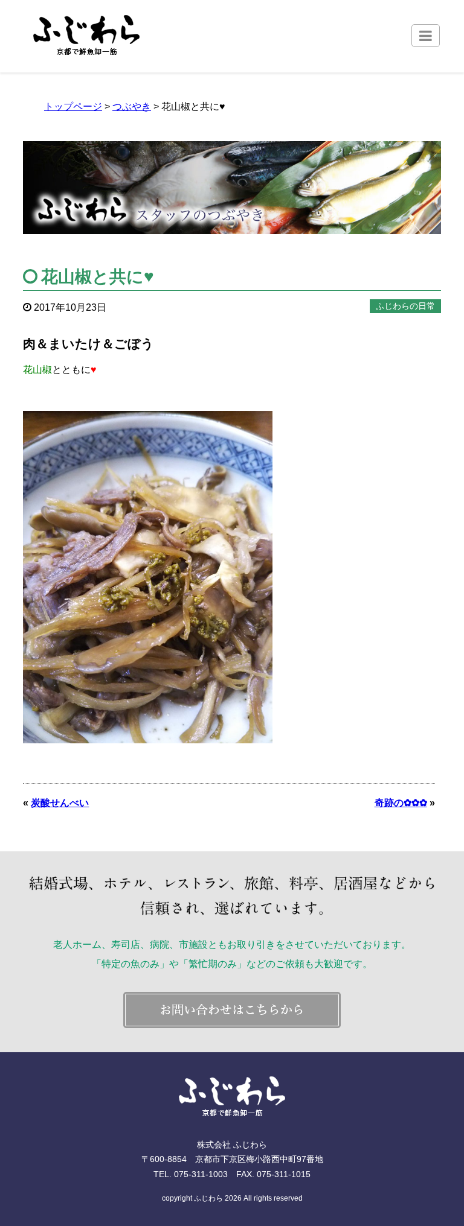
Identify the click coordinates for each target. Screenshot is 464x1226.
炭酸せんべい (60, 803)
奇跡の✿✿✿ (401, 803)
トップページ (73, 106)
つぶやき (131, 106)
